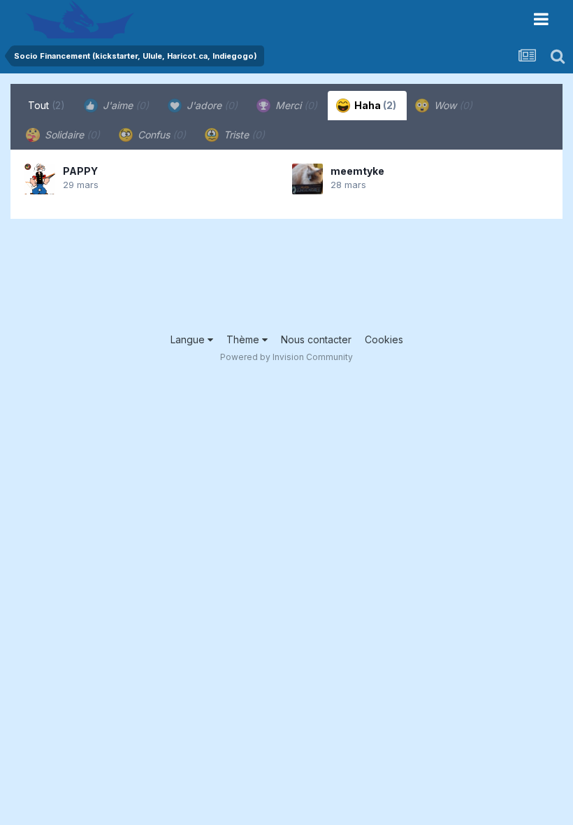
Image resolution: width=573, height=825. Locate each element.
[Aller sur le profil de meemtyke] (307, 179)
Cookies (384, 339)
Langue (189, 339)
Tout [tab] (46, 105)
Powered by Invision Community (286, 357)
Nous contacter (316, 339)
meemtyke (357, 171)
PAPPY (80, 171)
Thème (244, 339)
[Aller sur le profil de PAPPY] (39, 179)
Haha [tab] (374, 105)
